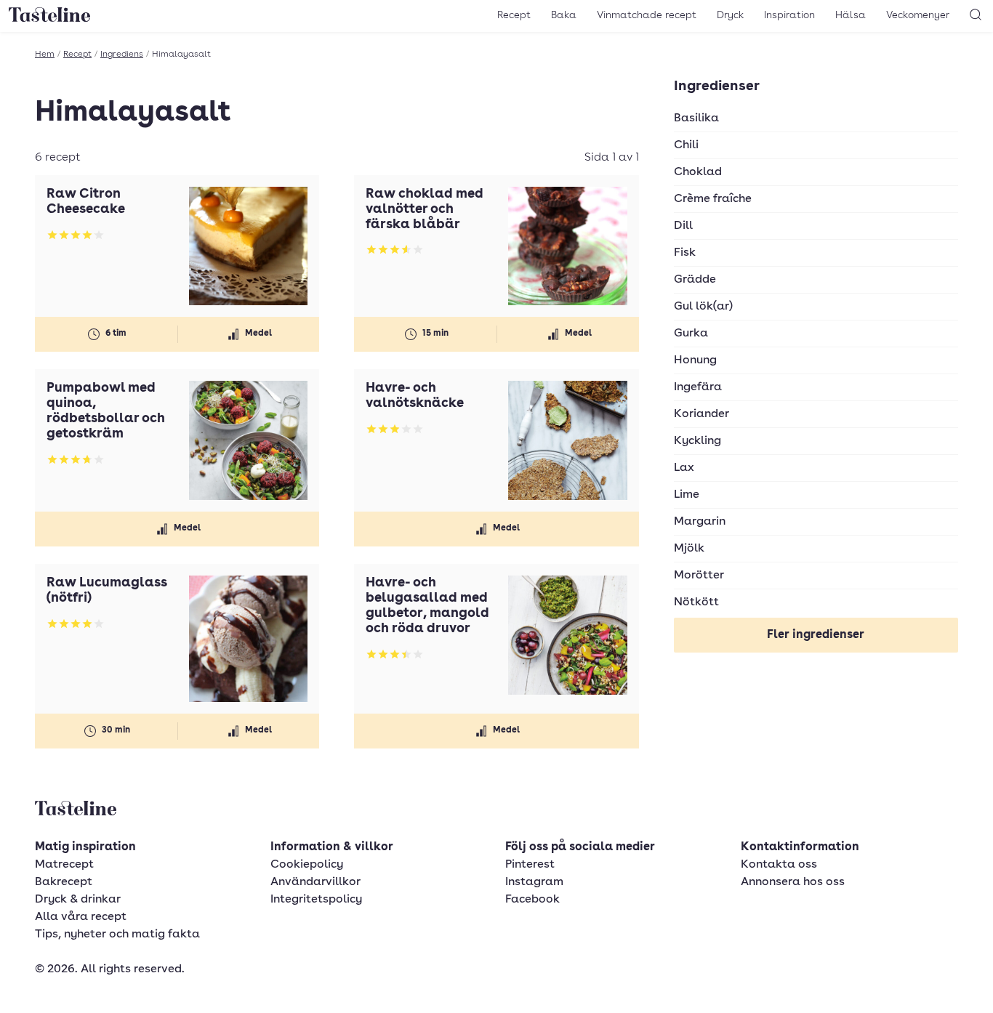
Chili (686, 145)
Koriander (701, 414)
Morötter (699, 575)
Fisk (685, 253)
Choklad (698, 172)
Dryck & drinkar (78, 899)
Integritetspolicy (316, 899)
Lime (686, 495)
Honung (695, 360)
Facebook (532, 899)
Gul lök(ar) (703, 306)
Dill (683, 226)
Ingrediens (121, 54)
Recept (514, 15)
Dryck (730, 15)
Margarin (699, 522)
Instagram (534, 882)
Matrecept (64, 865)
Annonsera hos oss (793, 882)
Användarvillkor (315, 882)
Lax (684, 468)
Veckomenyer (917, 15)
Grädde (695, 280)
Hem (45, 54)
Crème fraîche (713, 199)
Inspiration (789, 15)
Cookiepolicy (306, 865)
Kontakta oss (779, 865)
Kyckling (697, 441)
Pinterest (530, 865)
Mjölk (689, 548)
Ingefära (698, 387)
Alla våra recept (80, 917)
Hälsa (850, 15)
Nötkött (696, 602)
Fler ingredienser (815, 635)
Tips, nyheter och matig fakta (117, 934)
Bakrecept (63, 882)
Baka (563, 15)
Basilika (696, 118)
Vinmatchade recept (646, 15)
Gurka (691, 333)
